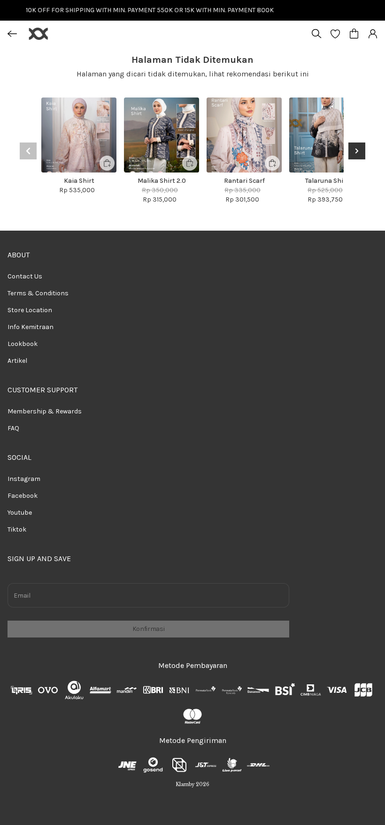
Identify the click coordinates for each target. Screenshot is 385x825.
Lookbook (23, 344)
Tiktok (17, 529)
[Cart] (354, 33)
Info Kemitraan (31, 327)
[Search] (316, 33)
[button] (335, 33)
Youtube (20, 513)
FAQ (13, 428)
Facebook (23, 496)
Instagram (24, 479)
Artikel (17, 361)
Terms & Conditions (38, 293)
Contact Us (25, 276)
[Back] (12, 33)
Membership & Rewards (45, 411)
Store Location (30, 310)
